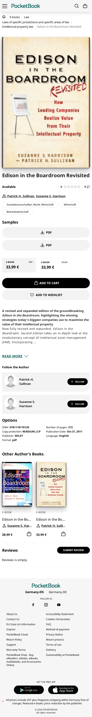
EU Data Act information (20, 624)
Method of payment (57, 629)
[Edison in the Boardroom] (17, 484)
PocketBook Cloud (17, 634)
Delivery (51, 650)
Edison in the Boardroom (17, 519)
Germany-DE (58, 592)
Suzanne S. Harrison (27, 404)
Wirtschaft (70, 204)
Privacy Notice (54, 634)
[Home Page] (26, 6)
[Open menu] (4, 6)
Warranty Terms (16, 650)
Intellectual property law (17, 26)
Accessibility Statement (60, 614)
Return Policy (14, 639)
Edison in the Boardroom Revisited (51, 519)
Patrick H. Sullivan (26, 381)
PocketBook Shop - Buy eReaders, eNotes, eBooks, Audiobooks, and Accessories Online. (23, 660)
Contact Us (12, 619)
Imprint (10, 629)
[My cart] (85, 6)
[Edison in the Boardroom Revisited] (51, 484)
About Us (11, 614)
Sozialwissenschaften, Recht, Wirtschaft (30, 204)
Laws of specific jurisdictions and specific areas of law (35, 22)
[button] (71, 186)
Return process (55, 639)
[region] (46, 494)
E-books (15, 17)
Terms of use (53, 644)
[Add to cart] (29, 534)
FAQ (48, 624)
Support (11, 644)
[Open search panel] (77, 6)
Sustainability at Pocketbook (62, 655)
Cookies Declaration (58, 619)
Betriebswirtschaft (17, 212)
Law (26, 17)
